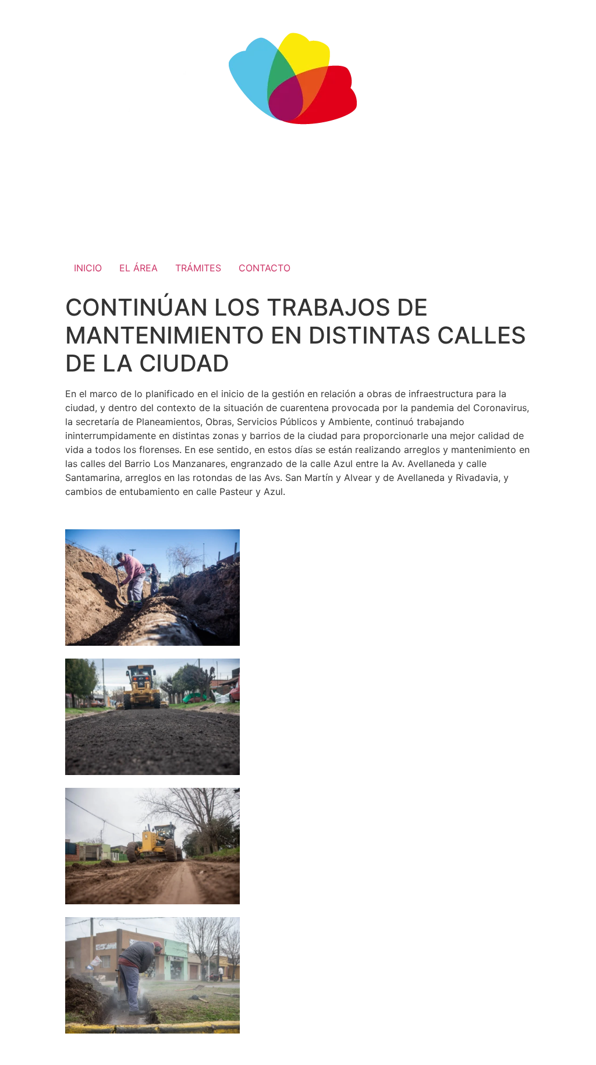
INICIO (88, 268)
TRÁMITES (198, 268)
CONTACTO (264, 268)
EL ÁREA (138, 268)
